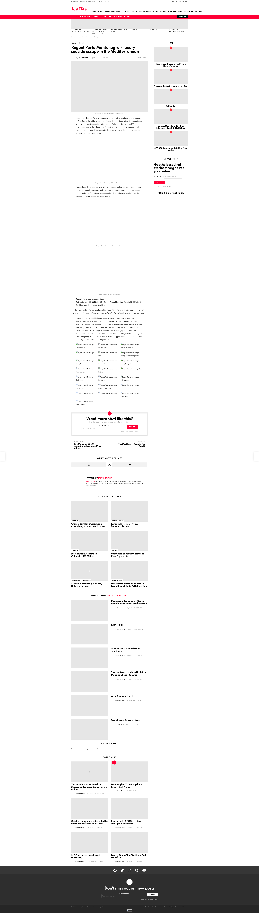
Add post (182, 16)
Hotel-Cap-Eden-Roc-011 (147, 11)
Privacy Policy (92, 1)
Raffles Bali (153, 30)
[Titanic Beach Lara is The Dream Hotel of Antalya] (171, 54)
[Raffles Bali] (158, 24)
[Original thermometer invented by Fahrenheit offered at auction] (89, 808)
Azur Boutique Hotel (122, 696)
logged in (82, 749)
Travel (97, 17)
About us (106, 1)
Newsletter (83, 1)
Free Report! (75, 1)
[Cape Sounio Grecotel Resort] (89, 729)
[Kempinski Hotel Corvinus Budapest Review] (129, 511)
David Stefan (90, 481)
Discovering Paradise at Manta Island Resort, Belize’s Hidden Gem (99, 31)
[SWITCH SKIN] (166, 17)
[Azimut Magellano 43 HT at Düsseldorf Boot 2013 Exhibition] (171, 116)
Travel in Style (86, 580)
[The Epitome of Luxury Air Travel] (120, 24)
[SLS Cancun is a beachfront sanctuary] (178, 24)
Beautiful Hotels (83, 17)
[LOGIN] (172, 17)
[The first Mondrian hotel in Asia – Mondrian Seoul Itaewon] (89, 681)
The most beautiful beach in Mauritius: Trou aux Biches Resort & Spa (89, 787)
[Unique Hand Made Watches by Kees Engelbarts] (129, 541)
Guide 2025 (76, 580)
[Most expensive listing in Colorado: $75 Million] (89, 541)
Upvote (88, 464)
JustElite (79, 9)
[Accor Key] (139, 24)
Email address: (104, 426)
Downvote (129, 464)
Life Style (107, 17)
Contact (100, 1)
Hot (114, 762)
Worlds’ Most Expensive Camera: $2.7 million (113, 11)
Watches (114, 550)
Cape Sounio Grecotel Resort (126, 720)
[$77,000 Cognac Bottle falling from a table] (171, 138)
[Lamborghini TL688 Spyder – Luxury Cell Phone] (129, 771)
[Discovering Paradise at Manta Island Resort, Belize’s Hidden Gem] (100, 24)
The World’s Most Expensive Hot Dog (171, 86)
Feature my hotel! (122, 17)
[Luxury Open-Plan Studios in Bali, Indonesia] (129, 842)
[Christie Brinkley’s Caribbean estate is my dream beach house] (89, 511)
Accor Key (134, 30)
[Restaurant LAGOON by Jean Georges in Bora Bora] (129, 808)
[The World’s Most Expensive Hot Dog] (171, 76)
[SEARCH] (169, 17)
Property (75, 520)
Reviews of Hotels (117, 520)
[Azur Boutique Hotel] (89, 705)
